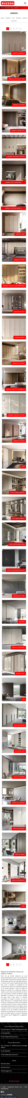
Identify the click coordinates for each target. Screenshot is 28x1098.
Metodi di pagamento (6, 1071)
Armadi (16, 7)
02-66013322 (6, 1033)
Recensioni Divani (5, 1067)
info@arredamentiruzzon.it (11, 1036)
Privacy (2, 1097)
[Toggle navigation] (25, 3)
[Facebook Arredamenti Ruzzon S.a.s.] (1, 1091)
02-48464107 (6, 1051)
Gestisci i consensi (12, 1097)
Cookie (5, 1097)
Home (2, 7)
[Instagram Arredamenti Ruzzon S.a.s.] (3, 1091)
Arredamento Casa (9, 7)
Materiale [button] (8, 18)
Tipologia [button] (18, 18)
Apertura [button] (24, 18)
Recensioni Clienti (5, 1063)
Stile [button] (13, 18)
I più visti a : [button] (14, 21)
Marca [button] (2, 18)
